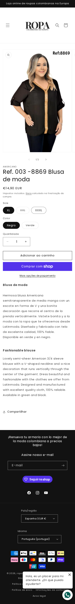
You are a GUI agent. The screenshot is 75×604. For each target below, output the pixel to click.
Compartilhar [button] (17, 412)
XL (8, 210)
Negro (11, 225)
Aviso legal (39, 595)
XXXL (38, 210)
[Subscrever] (63, 465)
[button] (7, 25)
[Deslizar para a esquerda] (29, 159)
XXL (24, 211)
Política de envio (22, 589)
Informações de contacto (51, 589)
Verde (32, 226)
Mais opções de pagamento (38, 275)
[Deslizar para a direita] (46, 159)
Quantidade (11, 234)
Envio (29, 193)
